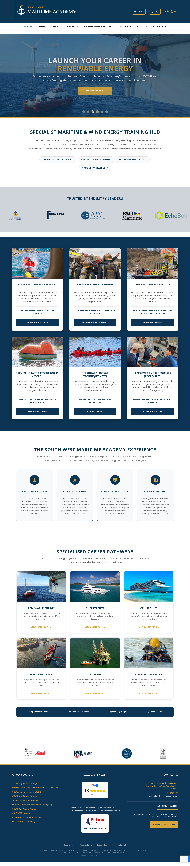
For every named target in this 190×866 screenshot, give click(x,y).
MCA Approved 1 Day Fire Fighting (26, 817)
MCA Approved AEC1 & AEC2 (133, 160)
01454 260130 (172, 793)
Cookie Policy (102, 845)
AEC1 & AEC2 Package (21, 813)
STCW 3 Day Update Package (25, 809)
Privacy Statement (119, 845)
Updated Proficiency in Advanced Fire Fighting (32, 804)
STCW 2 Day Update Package (25, 796)
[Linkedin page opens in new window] (168, 11)
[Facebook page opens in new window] (165, 11)
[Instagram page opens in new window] (171, 11)
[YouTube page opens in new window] (175, 11)
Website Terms (86, 845)
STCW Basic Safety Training (58, 160)
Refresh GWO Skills (95, 90)
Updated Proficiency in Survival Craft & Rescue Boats (35, 788)
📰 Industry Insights (119, 712)
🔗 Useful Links (155, 712)
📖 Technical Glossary (79, 712)
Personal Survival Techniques (25, 800)
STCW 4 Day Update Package (25, 783)
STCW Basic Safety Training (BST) (26, 792)
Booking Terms (70, 845)
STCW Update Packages (95, 168)
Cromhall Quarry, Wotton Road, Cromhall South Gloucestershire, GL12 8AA (162, 786)
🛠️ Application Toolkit (38, 712)
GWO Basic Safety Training (96, 160)
